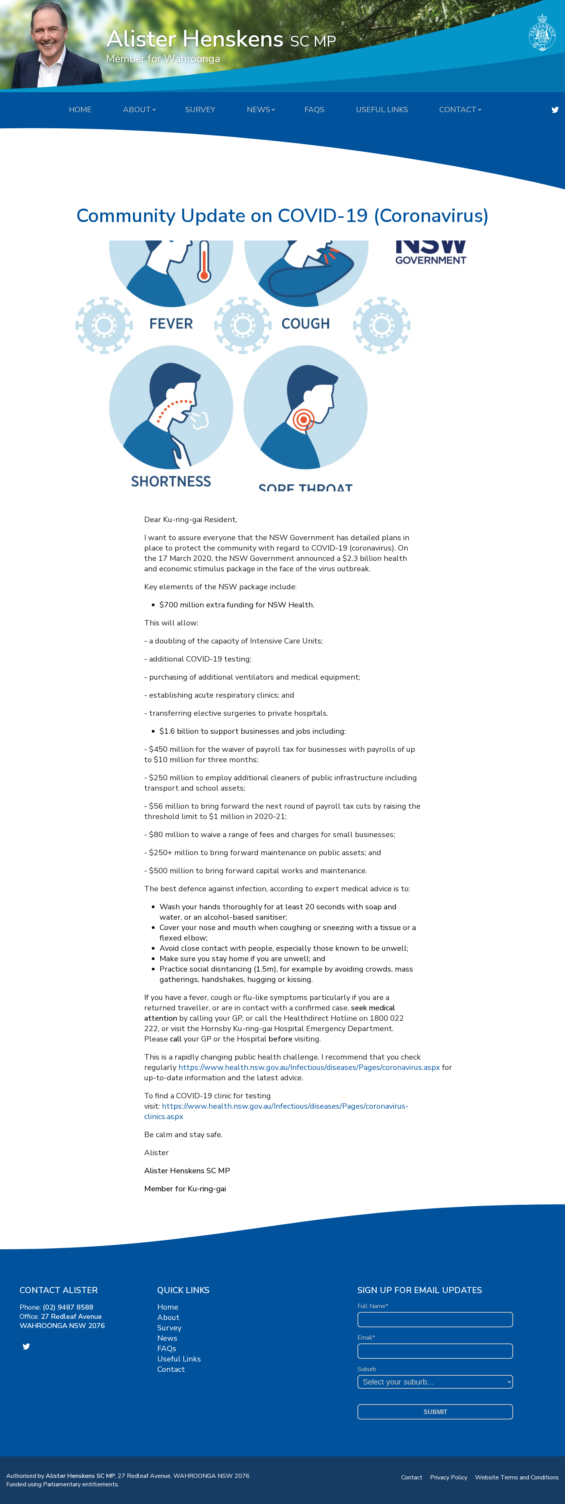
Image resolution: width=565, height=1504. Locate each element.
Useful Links (382, 109)
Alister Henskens (221, 44)
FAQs (314, 109)
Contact (458, 109)
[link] (555, 110)
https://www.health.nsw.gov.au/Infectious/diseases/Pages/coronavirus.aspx (309, 1067)
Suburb (366, 1369)
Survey (200, 109)
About (137, 109)
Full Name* (372, 1306)
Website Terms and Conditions (517, 1477)
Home (80, 109)
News (258, 109)
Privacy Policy (448, 1477)
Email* (366, 1337)
